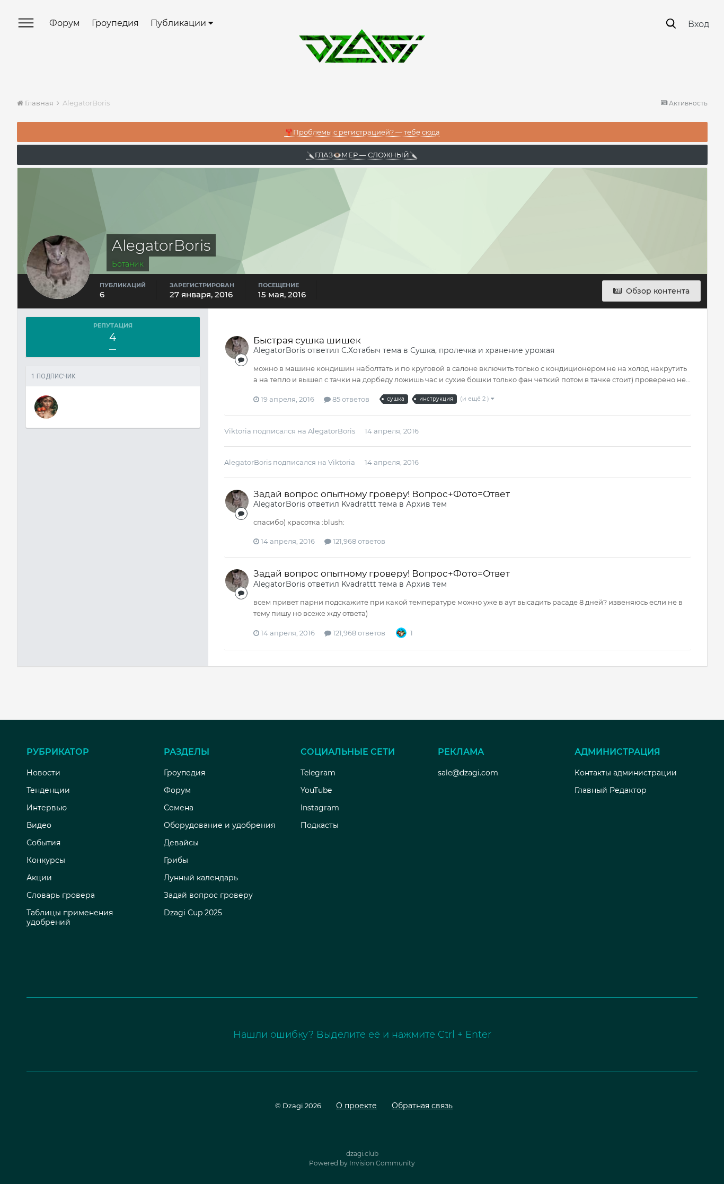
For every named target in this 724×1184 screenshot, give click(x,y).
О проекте (356, 1105)
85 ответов (350, 399)
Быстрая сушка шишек (307, 340)
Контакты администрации (626, 772)
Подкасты (320, 825)
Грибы (176, 860)
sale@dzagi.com (468, 772)
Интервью (47, 807)
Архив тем (426, 504)
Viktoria (237, 431)
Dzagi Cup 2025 (193, 912)
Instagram (320, 807)
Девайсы (181, 842)
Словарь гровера (61, 895)
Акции (39, 877)
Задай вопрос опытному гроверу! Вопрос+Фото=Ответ (381, 494)
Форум (64, 23)
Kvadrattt (358, 504)
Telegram (318, 772)
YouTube (316, 790)
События (43, 842)
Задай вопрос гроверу (208, 895)
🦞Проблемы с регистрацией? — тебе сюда (362, 132)
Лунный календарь (201, 877)
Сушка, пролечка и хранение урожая (482, 350)
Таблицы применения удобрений (70, 917)
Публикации (179, 23)
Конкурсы (46, 860)
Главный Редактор (611, 790)
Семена (178, 807)
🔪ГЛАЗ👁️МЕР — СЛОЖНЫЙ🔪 (362, 155)
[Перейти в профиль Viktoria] (46, 407)
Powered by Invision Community (362, 1163)
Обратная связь (422, 1105)
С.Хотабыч (361, 350)
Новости (43, 772)
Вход (698, 24)
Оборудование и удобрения (219, 825)
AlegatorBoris (279, 350)
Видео (39, 825)
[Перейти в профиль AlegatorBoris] (237, 347)
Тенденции (48, 790)
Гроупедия (115, 23)
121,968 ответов (358, 541)
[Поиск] (671, 24)
